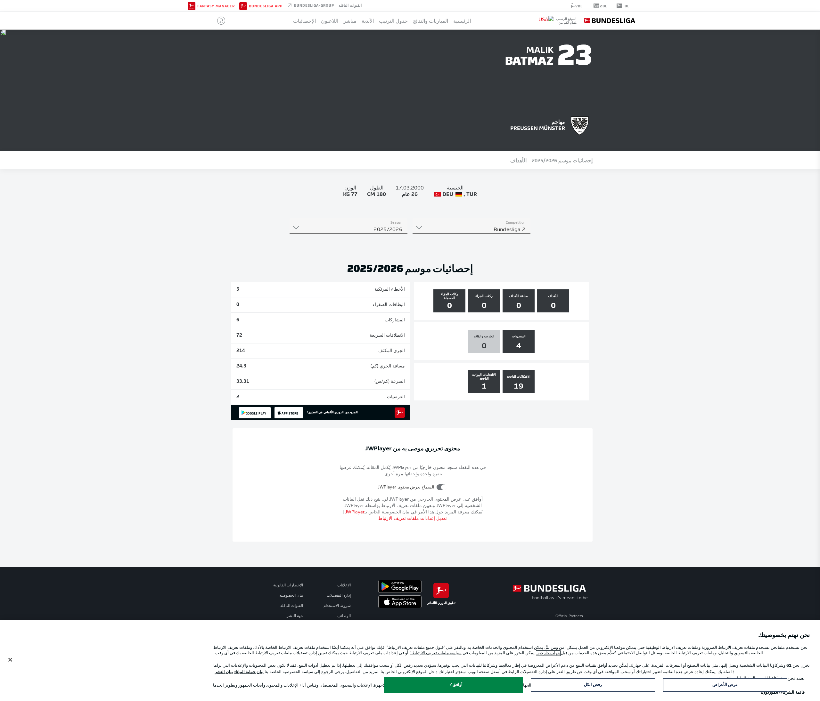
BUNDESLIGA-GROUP (313, 5)
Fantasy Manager (216, 5)
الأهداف (518, 160)
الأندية (368, 20)
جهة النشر (295, 616)
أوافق (458, 685)
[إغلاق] (10, 660)
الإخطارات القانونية (288, 585)
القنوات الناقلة (350, 5)
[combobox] (471, 230)
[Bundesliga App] (243, 5)
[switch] (442, 487)
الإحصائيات (304, 20)
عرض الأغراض (725, 685)
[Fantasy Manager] (191, 5)
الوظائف (344, 616)
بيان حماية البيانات (249, 672)
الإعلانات (344, 585)
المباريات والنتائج (430, 20)
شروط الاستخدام (337, 606)
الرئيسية (462, 20)
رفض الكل (593, 685)
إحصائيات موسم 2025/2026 (562, 160)
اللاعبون (329, 20)
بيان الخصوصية (291, 596)
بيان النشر (224, 672)
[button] (218, 20)
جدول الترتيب (393, 20)
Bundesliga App (266, 5)
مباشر (350, 20)
